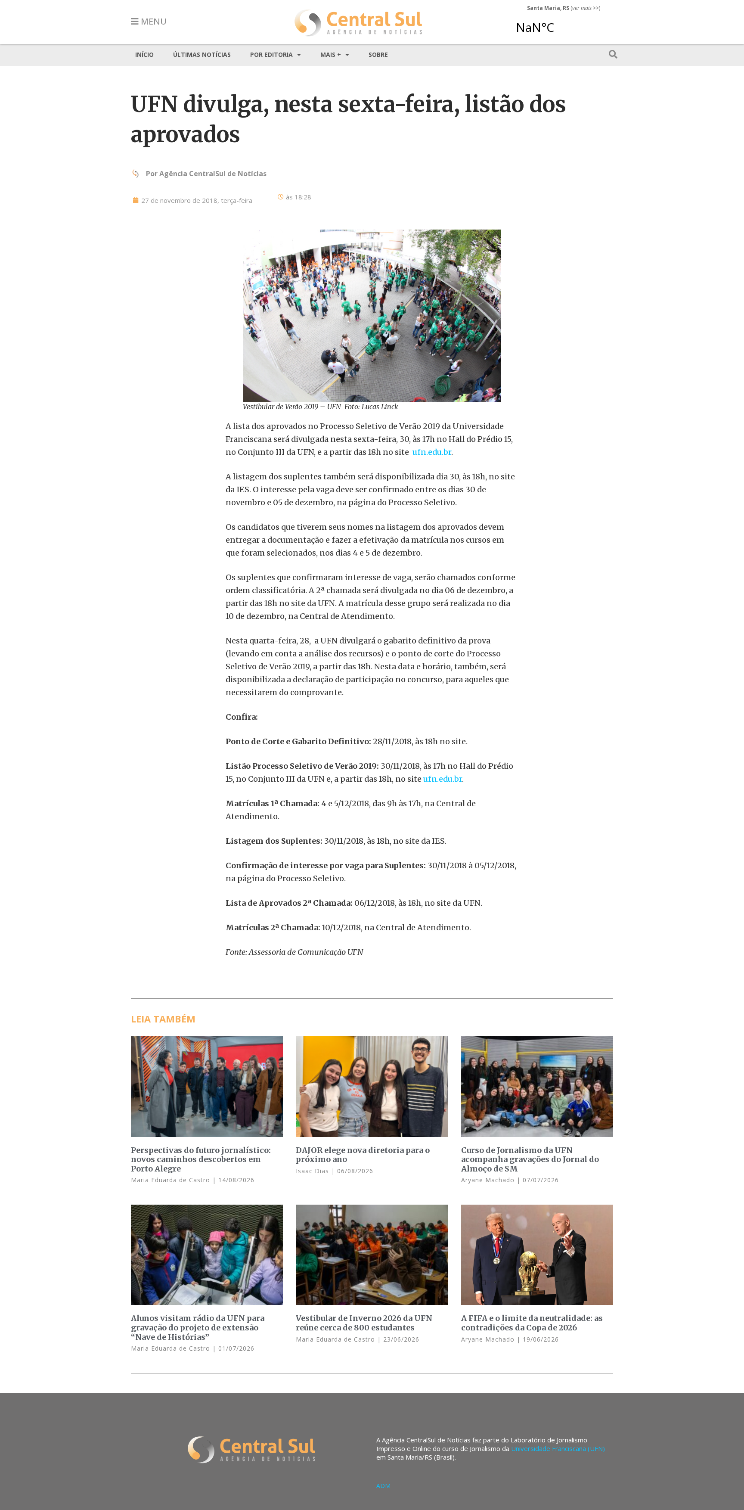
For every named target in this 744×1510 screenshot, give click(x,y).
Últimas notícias (202, 54)
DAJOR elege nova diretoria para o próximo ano (363, 1155)
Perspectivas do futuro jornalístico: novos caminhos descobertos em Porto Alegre (201, 1159)
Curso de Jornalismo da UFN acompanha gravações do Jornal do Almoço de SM (530, 1159)
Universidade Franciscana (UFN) (558, 1448)
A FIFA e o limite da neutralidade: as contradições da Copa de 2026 (532, 1323)
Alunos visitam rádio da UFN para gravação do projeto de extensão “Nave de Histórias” (197, 1327)
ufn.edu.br (431, 452)
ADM (383, 1486)
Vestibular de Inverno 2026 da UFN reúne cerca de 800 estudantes (364, 1323)
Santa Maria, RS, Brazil (560, 23)
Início (144, 54)
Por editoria (271, 54)
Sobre (378, 54)
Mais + (330, 54)
